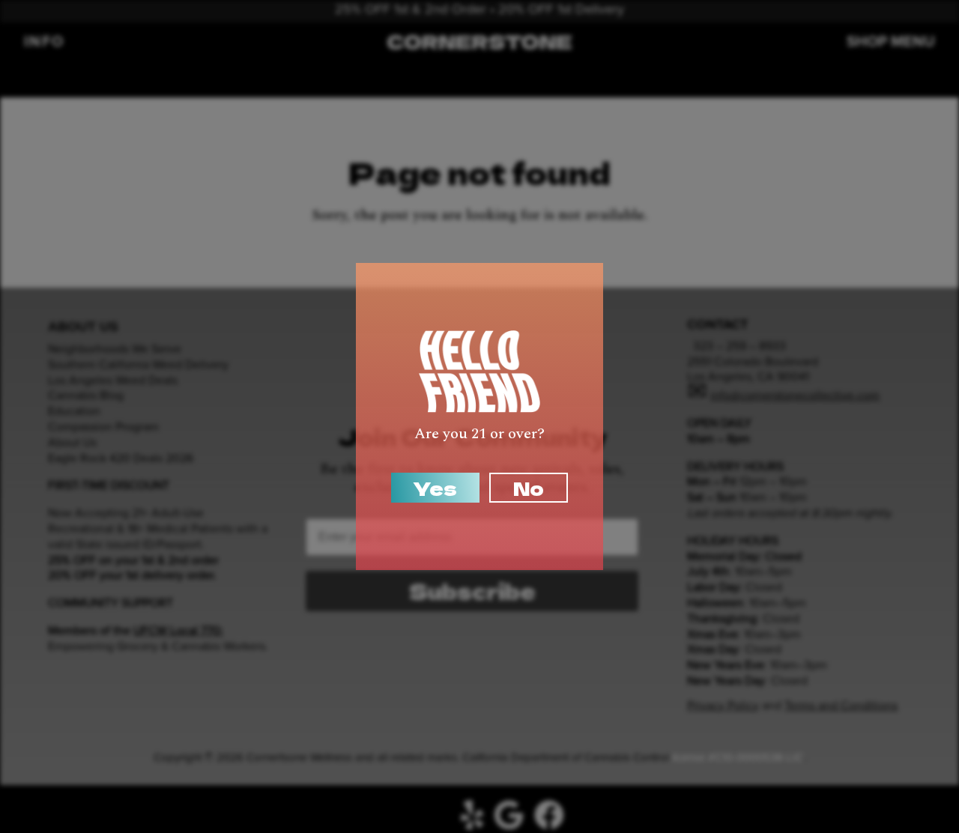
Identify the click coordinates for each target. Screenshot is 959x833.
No (528, 487)
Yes (435, 487)
